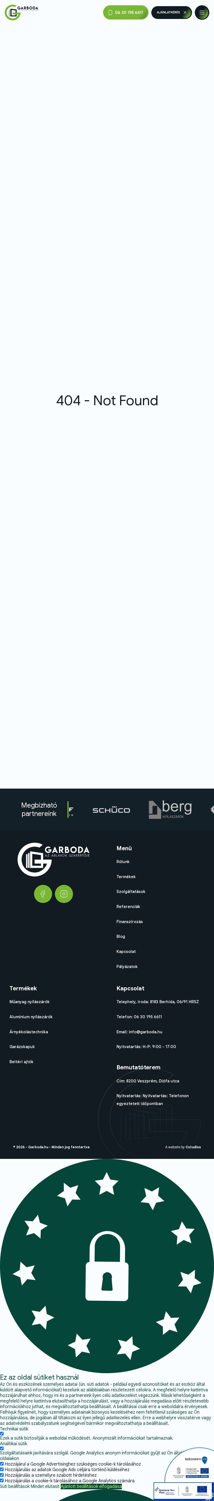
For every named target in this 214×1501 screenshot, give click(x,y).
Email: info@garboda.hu (139, 1031)
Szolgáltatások (130, 891)
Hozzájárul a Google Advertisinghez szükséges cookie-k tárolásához (73, 1464)
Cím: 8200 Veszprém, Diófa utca (147, 1081)
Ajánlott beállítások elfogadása (91, 1486)
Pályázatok (127, 966)
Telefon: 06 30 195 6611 (139, 1016)
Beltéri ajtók (21, 1061)
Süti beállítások (15, 1486)
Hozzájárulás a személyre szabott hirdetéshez (51, 1475)
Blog (120, 936)
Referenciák (128, 906)
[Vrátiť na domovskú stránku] (21, 12)
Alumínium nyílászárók (31, 1016)
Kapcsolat (126, 951)
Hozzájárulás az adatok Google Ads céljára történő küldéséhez (67, 1470)
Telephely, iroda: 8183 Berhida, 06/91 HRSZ (157, 1001)
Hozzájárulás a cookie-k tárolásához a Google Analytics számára (70, 1481)
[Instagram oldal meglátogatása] (64, 894)
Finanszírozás (129, 921)
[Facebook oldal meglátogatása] (43, 894)
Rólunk (123, 861)
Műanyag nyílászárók (29, 1001)
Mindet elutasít (45, 1486)
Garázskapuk (22, 1046)
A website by (183, 1147)
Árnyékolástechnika (28, 1031)
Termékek (126, 876)
